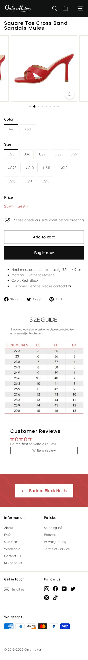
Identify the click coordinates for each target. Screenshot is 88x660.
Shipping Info (54, 528)
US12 (63, 167)
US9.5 (12, 167)
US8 (58, 154)
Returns (49, 534)
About (8, 528)
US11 (46, 167)
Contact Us (12, 556)
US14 (28, 181)
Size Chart (12, 542)
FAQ (7, 534)
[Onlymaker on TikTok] (55, 597)
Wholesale (12, 549)
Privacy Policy (55, 542)
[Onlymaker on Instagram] (46, 588)
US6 (26, 154)
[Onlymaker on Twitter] (73, 588)
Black (27, 129)
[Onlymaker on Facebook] (55, 588)
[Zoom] (69, 94)
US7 (42, 154)
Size (7, 144)
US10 (30, 167)
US (68, 286)
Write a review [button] (44, 450)
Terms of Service (57, 549)
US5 (11, 154)
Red (11, 129)
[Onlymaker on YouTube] (64, 588)
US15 (45, 181)
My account (13, 563)
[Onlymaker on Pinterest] (46, 597)
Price (8, 197)
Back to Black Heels (47, 490)
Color (9, 119)
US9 (74, 154)
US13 (11, 181)
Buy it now (44, 252)
